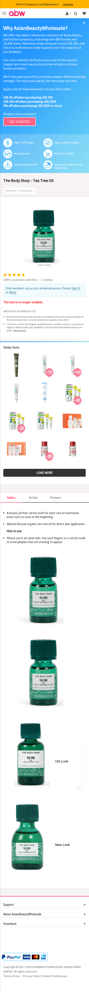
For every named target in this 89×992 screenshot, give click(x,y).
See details (19, 330)
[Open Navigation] (4, 13)
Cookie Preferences (54, 976)
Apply (12, 292)
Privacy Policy (31, 976)
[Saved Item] (84, 13)
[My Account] (67, 13)
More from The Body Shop (19, 190)
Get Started (20, 121)
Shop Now (68, 4)
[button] (15, 940)
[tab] (44, 905)
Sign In (76, 288)
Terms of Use (11, 976)
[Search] (76, 13)
